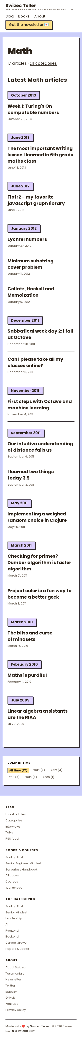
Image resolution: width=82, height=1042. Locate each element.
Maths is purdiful (27, 675)
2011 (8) (14, 777)
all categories (43, 63)
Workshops (13, 887)
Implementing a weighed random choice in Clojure (37, 517)
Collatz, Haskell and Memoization (31, 292)
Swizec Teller (39, 7)
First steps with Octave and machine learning (40, 404)
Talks (9, 832)
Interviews (12, 826)
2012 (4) (56, 770)
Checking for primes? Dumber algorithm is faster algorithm (39, 562)
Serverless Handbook (21, 869)
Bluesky (11, 992)
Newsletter (13, 979)
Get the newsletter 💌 (29, 24)
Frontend (12, 930)
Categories (13, 820)
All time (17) (18, 770)
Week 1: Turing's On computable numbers (33, 109)
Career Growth (16, 942)
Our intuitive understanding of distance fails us (40, 446)
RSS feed (12, 838)
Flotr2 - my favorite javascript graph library (36, 200)
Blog (9, 16)
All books (12, 875)
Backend (12, 936)
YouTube (11, 1004)
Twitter (10, 985)
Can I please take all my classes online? (35, 362)
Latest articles (15, 814)
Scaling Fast (14, 857)
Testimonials (14, 973)
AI (6, 924)
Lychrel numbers (27, 239)
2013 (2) (39, 770)
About (40, 16)
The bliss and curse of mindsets (30, 636)
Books (24, 16)
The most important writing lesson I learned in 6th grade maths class (40, 154)
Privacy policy (15, 1010)
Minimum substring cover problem (31, 264)
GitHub (10, 997)
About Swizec (15, 967)
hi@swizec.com (23, 1031)
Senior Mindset (16, 912)
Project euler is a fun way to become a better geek (40, 593)
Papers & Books (17, 949)
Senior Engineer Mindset (23, 863)
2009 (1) (48, 777)
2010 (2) (31, 777)
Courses (11, 881)
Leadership (13, 918)
